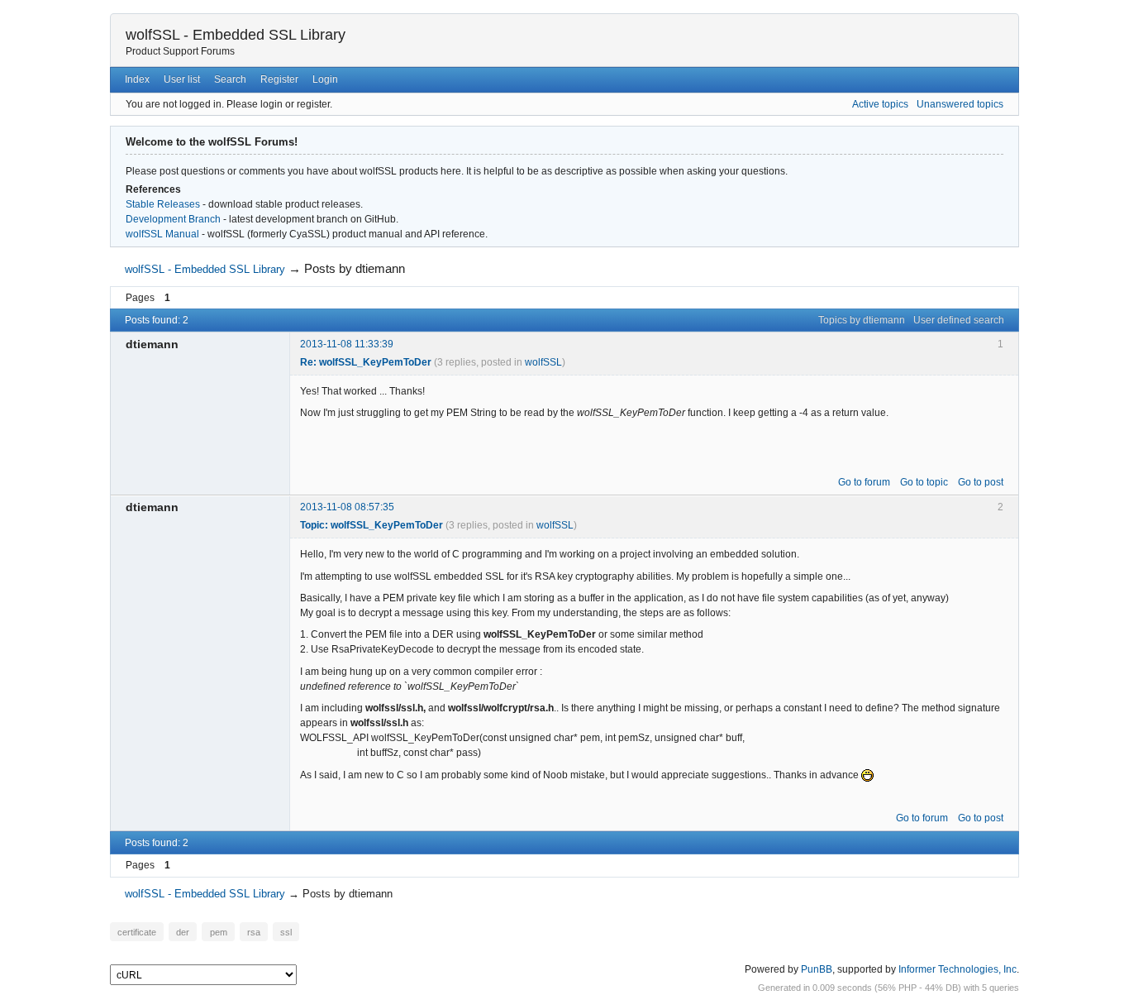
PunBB (816, 969)
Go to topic (924, 482)
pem (218, 931)
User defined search (958, 320)
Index (137, 79)
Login (325, 79)
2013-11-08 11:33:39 (346, 344)
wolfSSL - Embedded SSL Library (235, 34)
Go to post (980, 482)
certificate (136, 931)
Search (230, 79)
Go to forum (864, 482)
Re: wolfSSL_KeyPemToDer (365, 362)
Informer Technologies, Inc (957, 969)
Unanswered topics (960, 104)
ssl (286, 931)
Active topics (880, 104)
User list (182, 79)
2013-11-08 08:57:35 (347, 507)
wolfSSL (543, 362)
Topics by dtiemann (861, 320)
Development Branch (173, 219)
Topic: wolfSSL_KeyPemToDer (371, 525)
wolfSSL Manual (162, 234)
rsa (253, 931)
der (182, 931)
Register (279, 79)
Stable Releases (163, 204)
